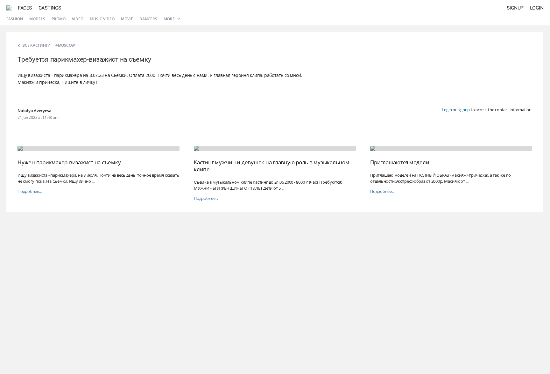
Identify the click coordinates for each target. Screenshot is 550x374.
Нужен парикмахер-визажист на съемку (69, 162)
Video (77, 19)
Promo (59, 19)
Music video (102, 19)
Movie (127, 19)
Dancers (148, 19)
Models (37, 19)
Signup (515, 8)
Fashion (14, 19)
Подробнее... (30, 191)
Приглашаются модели (399, 162)
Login (537, 8)
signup (464, 109)
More (170, 19)
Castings (50, 8)
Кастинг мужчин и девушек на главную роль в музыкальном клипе (271, 166)
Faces (25, 8)
